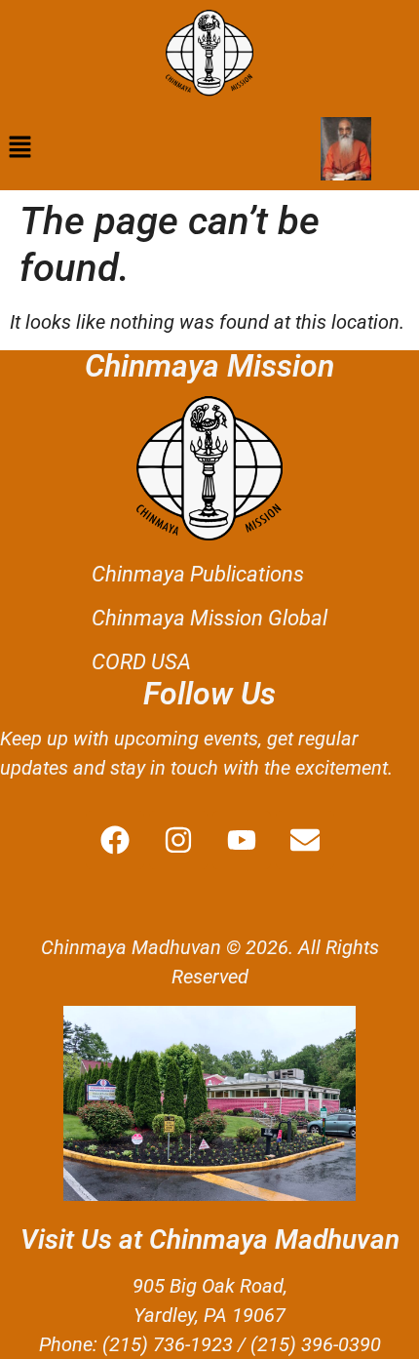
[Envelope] (305, 840)
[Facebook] (115, 840)
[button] (19, 148)
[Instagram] (178, 840)
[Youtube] (241, 840)
